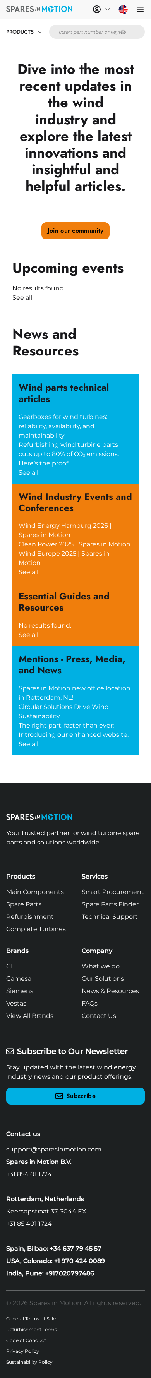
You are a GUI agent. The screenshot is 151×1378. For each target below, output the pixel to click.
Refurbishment (30, 916)
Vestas (16, 1003)
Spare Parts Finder (110, 904)
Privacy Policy (22, 1351)
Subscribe (81, 1095)
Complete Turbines (36, 929)
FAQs (90, 1003)
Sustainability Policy (29, 1362)
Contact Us (99, 1015)
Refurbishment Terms (31, 1329)
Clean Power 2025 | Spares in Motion (74, 544)
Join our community (76, 230)
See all (22, 297)
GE (10, 966)
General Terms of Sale (31, 1318)
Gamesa (18, 978)
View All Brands (29, 1015)
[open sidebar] (140, 9)
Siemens (19, 991)
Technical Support (110, 916)
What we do (101, 966)
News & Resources (110, 991)
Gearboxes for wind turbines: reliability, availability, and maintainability (63, 426)
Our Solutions (103, 978)
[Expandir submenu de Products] (40, 32)
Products (20, 32)
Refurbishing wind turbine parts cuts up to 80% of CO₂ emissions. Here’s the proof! (69, 454)
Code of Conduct (26, 1340)
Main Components (35, 892)
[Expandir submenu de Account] (108, 9)
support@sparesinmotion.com (53, 1149)
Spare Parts (23, 904)
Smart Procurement (113, 892)
